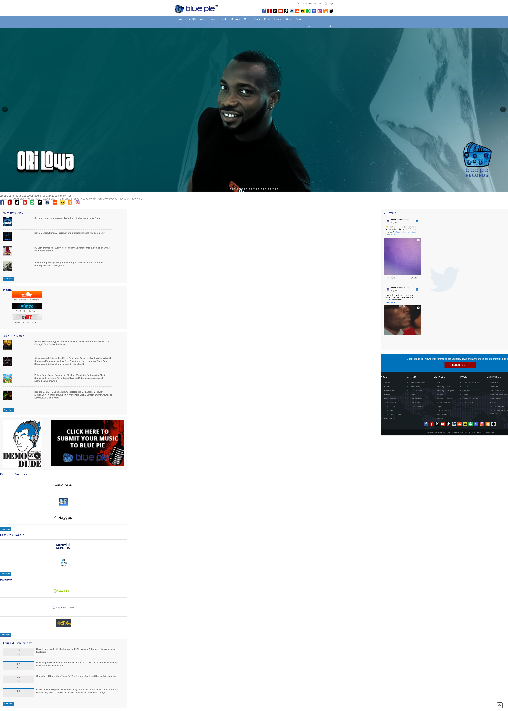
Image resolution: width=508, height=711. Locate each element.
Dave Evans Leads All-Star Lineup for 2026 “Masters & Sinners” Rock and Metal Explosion (76, 650)
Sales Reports (442, 415)
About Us (191, 19)
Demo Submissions (497, 391)
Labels (224, 19)
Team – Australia (390, 403)
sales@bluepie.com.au (311, 3)
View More (8, 279)
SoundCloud (468, 403)
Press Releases (390, 399)
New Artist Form (416, 399)
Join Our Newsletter (444, 411)
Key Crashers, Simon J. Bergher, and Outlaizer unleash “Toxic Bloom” (69, 233)
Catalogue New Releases (473, 383)
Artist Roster (415, 387)
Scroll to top (500, 705)
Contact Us (301, 19)
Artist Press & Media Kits (419, 383)
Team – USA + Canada (392, 415)
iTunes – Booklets (443, 403)
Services (235, 19)
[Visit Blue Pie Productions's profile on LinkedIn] (388, 221)
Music (247, 19)
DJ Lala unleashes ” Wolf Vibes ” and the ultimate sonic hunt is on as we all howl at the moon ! (72, 249)
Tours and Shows (417, 407)
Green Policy (389, 391)
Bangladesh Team (390, 419)
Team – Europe (389, 407)
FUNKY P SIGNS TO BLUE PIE (19, 199)
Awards (387, 383)
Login (331, 3)
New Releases (416, 403)
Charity (386, 387)
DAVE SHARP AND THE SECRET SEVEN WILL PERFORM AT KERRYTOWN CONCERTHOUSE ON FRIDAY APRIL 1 (91, 199)
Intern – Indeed (495, 399)
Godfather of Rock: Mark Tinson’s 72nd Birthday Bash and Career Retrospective (76, 676)
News (213, 19)
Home (180, 19)
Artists (203, 19)
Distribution (441, 395)
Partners (387, 395)
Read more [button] (390, 235)
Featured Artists (416, 391)
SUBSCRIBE (458, 365)
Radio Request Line (471, 399)
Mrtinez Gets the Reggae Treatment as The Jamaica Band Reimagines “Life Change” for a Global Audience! (71, 342)
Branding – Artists (443, 387)
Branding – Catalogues (445, 391)
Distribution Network (444, 399)
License (278, 19)
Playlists (467, 391)
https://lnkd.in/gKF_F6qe (405, 232)
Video (257, 19)
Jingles (439, 407)
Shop (288, 19)
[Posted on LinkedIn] (417, 221)
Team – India (389, 411)
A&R (439, 383)
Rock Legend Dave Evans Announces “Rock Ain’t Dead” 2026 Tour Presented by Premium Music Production (77, 664)
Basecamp (494, 387)
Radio (267, 19)
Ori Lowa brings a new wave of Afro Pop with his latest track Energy (68, 218)
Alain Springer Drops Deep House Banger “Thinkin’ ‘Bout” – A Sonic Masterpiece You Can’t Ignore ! (68, 264)
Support (493, 403)
